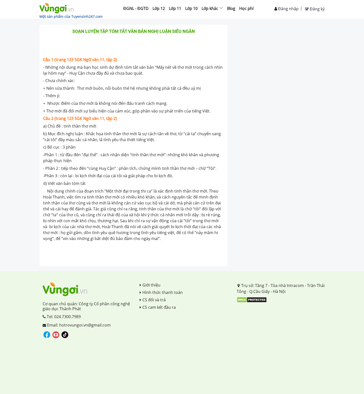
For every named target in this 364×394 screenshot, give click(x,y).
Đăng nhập (288, 9)
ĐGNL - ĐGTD (136, 8)
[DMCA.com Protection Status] (252, 299)
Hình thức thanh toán (162, 292)
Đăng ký (317, 9)
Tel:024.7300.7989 (63, 316)
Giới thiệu (151, 285)
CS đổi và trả (154, 300)
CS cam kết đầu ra (159, 307)
